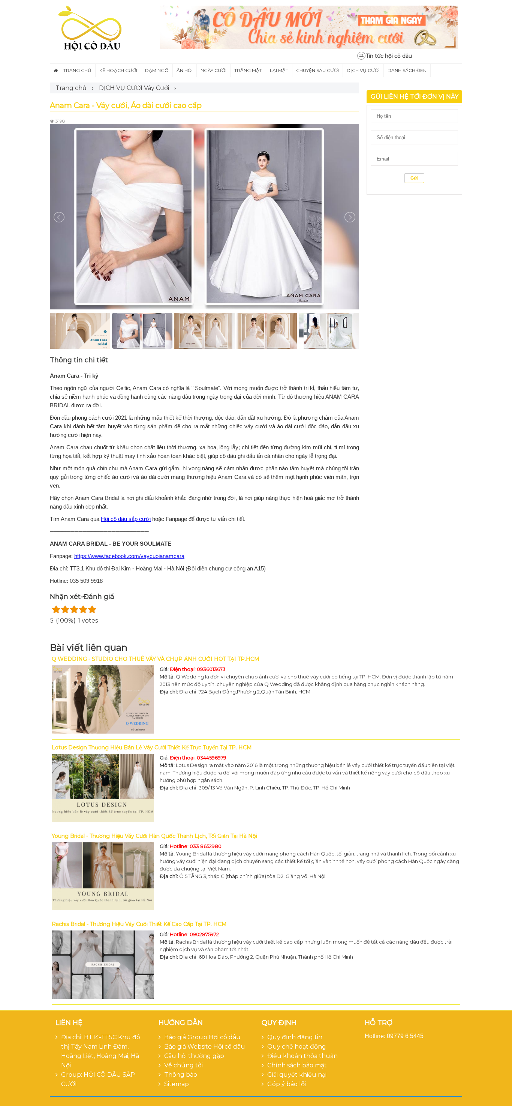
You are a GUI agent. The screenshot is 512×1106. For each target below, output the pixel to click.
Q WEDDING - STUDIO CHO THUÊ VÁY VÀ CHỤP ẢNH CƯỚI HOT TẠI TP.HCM (155, 659)
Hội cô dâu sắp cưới (126, 519)
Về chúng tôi (183, 1065)
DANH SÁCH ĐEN (407, 70)
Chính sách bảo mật (297, 1065)
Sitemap (176, 1084)
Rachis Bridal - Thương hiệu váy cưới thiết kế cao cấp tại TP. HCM (139, 924)
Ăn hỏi (185, 70)
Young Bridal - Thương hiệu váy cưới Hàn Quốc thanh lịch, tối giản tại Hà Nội (154, 836)
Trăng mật (248, 70)
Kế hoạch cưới (118, 70)
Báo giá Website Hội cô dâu (204, 1046)
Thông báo (180, 1074)
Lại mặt (279, 70)
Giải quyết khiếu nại (296, 1074)
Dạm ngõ (157, 70)
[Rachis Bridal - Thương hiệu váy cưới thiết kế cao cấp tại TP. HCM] (103, 964)
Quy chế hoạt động (296, 1046)
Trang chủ (77, 70)
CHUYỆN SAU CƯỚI (317, 70)
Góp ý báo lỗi (286, 1084)
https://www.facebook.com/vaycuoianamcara (129, 556)
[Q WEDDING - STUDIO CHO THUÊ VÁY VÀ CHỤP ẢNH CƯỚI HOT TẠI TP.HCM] (103, 699)
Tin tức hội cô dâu (389, 56)
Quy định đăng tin (294, 1037)
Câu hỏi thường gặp (194, 1055)
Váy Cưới (156, 88)
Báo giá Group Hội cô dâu (202, 1037)
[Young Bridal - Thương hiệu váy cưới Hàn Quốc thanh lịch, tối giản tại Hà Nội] (103, 876)
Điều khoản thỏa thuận (302, 1055)
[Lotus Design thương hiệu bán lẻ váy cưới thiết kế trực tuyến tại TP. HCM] (103, 788)
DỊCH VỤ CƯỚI (120, 88)
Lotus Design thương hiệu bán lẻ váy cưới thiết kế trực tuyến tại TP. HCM (152, 747)
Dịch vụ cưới (363, 70)
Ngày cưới (213, 70)
